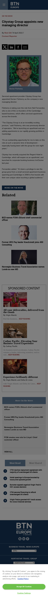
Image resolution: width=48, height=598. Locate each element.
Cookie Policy (23, 579)
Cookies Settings (24, 593)
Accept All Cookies (24, 587)
